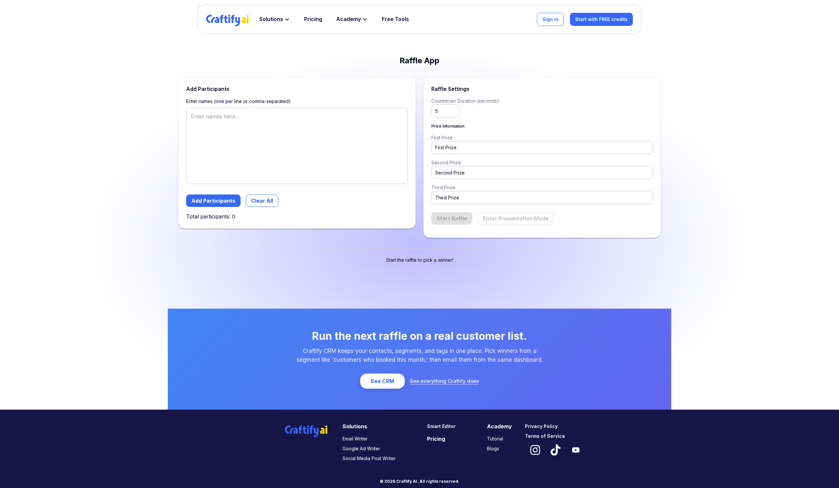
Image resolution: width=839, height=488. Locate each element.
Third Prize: (443, 187)
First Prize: (442, 137)
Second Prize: (446, 162)
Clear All (262, 200)
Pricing (313, 19)
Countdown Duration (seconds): (465, 101)
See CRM (382, 381)
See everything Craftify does (444, 381)
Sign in (550, 19)
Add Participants (213, 200)
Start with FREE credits (601, 19)
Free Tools (395, 19)
